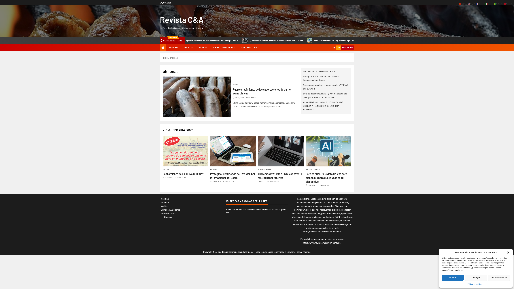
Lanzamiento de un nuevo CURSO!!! (319, 71)
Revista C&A (182, 19)
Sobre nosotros (249, 48)
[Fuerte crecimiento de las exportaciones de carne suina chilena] (197, 97)
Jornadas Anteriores (224, 48)
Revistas (188, 48)
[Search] (334, 47)
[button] (508, 252)
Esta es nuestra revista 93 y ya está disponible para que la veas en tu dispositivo (323, 41)
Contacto (168, 217)
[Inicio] (163, 48)
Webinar (203, 48)
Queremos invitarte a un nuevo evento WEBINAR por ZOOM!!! (249, 41)
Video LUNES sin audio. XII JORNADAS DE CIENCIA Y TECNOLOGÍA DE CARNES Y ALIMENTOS (323, 106)
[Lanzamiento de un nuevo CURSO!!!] (185, 151)
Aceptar (453, 277)
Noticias (173, 48)
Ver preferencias (499, 277)
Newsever (291, 252)
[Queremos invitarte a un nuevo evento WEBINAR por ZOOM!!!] (281, 151)
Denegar (476, 277)
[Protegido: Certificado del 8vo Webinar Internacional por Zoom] (233, 151)
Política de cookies (475, 284)
